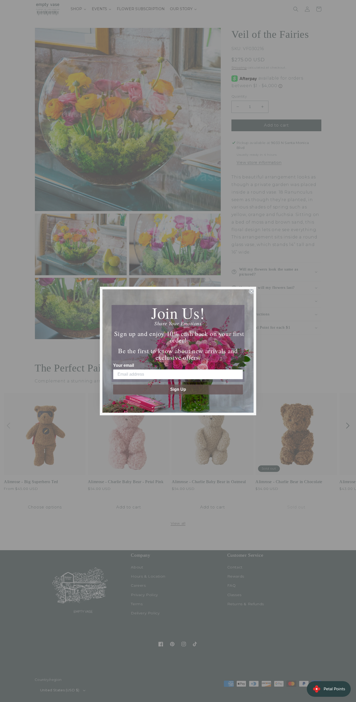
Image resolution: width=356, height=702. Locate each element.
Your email (123, 365)
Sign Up (178, 389)
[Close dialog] (251, 291)
